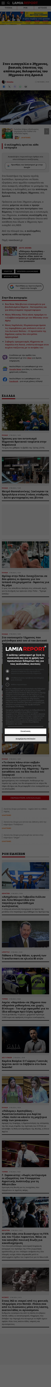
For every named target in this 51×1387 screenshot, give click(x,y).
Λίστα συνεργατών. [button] (31, 706)
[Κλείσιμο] (45, 646)
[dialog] (26, 693)
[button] (25, 684)
